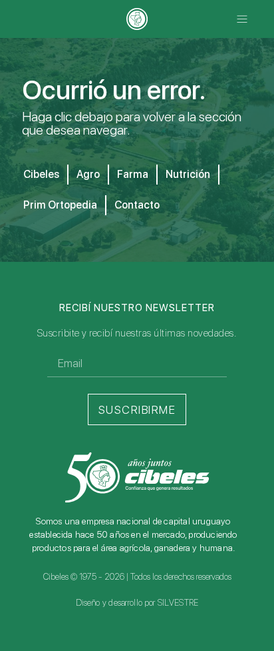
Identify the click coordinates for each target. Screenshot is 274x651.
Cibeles (41, 174)
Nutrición (188, 174)
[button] (242, 19)
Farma (132, 174)
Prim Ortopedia (60, 205)
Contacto (137, 205)
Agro (88, 174)
